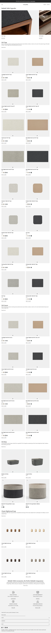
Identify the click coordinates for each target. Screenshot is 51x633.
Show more (25, 585)
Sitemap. (12, 631)
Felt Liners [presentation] (41, 36)
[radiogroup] (4, 77)
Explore (3, 38)
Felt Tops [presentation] (3, 36)
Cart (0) (48, 4)
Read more (3, 47)
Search (44, 4)
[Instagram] (1, 627)
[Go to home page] (25, 4)
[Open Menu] (2, 4)
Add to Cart (3, 79)
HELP (2, 624)
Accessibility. (8, 631)
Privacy (21, 629)
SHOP (2, 617)
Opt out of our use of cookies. (28, 629)
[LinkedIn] (5, 627)
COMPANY (3, 621)
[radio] (2, 77)
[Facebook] (3, 627)
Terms (18, 629)
